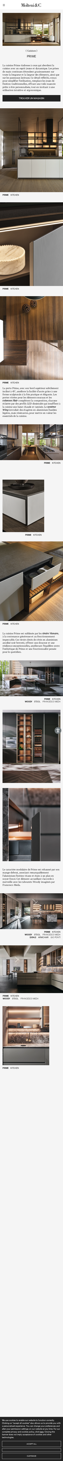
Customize (31, 1456)
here (42, 1431)
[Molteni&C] (31, 5)
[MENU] (4, 5)
